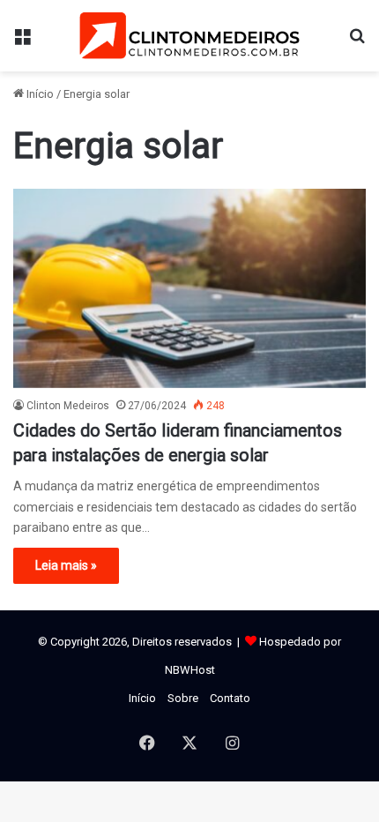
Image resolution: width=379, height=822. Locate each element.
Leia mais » (66, 565)
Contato (230, 698)
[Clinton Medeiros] (189, 35)
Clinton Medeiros (67, 406)
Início (39, 94)
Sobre (182, 698)
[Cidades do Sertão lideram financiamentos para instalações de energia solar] (189, 288)
